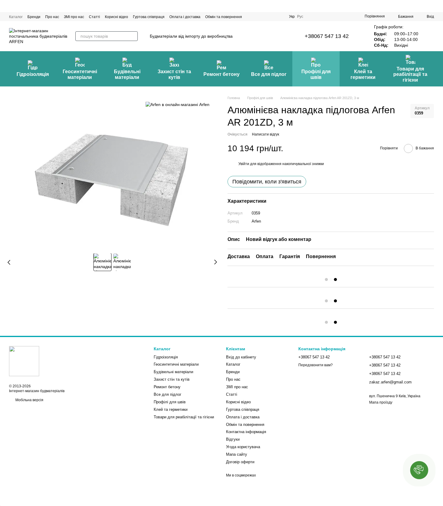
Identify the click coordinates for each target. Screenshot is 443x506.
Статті (94, 17)
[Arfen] (177, 104)
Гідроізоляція (33, 74)
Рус (300, 16)
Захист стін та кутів (174, 74)
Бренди (33, 17)
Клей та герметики (362, 74)
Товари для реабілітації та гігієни (410, 74)
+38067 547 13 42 (327, 36)
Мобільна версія (28, 400)
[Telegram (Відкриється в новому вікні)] (341, 16)
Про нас (52, 17)
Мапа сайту (236, 454)
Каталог (16, 17)
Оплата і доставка (184, 17)
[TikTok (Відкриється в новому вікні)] (320, 16)
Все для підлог (269, 74)
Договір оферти (240, 462)
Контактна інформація (246, 431)
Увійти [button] (243, 164)
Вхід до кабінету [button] (241, 357)
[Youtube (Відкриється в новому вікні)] (334, 16)
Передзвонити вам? (315, 365)
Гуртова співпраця (149, 17)
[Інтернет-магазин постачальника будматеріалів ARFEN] (24, 361)
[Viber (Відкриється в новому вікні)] (349, 16)
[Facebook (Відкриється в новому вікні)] (327, 16)
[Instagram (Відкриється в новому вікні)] (312, 16)
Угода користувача (243, 447)
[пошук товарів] (133, 36)
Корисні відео (116, 17)
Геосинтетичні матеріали (80, 74)
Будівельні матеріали (127, 74)
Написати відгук (265, 134)
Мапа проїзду (380, 402)
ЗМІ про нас (74, 17)
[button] (419, 470)
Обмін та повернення (223, 17)
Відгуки (233, 439)
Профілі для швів (316, 74)
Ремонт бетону (221, 74)
